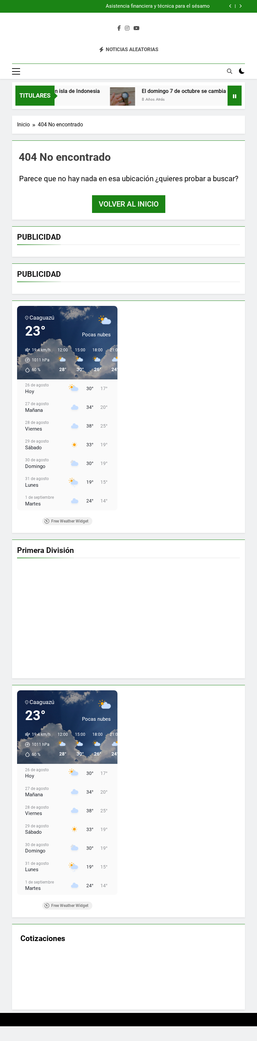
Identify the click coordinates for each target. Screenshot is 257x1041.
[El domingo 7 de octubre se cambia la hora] (105, 99)
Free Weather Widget (69, 521)
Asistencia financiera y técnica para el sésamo (158, 6)
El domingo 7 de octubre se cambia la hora (175, 91)
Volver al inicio (129, 204)
